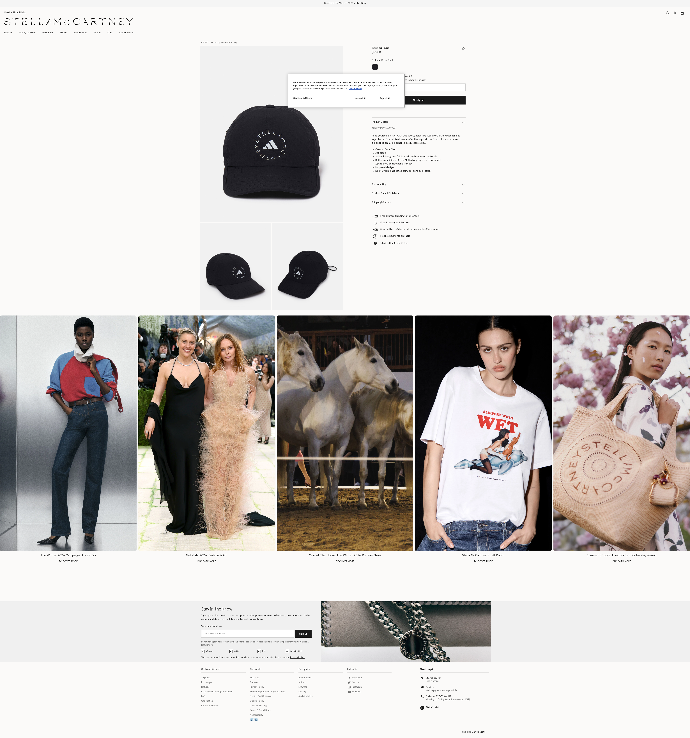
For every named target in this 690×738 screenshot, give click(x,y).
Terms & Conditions (260, 710)
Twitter (356, 682)
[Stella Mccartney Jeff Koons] (483, 433)
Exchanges (206, 682)
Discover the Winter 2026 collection (345, 3)
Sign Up (303, 634)
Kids (264, 651)
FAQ (203, 696)
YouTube (356, 692)
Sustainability (379, 185)
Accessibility (256, 715)
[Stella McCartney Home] (68, 21)
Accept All (360, 98)
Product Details (380, 122)
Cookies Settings (259, 706)
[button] (271, 134)
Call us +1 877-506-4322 (438, 696)
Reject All (385, 98)
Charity (302, 692)
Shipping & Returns (381, 202)
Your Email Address (211, 626)
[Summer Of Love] (621, 433)
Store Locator (433, 678)
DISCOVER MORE (68, 561)
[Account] (674, 13)
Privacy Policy (297, 657)
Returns (205, 687)
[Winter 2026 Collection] (68, 433)
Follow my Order (209, 706)
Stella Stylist (432, 707)
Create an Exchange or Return (217, 692)
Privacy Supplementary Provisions (267, 692)
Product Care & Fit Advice (385, 193)
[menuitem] (10, 33)
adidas (237, 651)
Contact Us (207, 701)
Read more (207, 645)
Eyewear (302, 687)
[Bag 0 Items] (682, 13)
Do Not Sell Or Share (260, 696)
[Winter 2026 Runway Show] (345, 433)
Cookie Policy (257, 701)
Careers (254, 682)
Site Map (254, 678)
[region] (346, 91)
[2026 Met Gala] (206, 433)
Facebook (357, 678)
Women (209, 651)
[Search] (667, 13)
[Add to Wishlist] (463, 48)
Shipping (205, 678)
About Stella (305, 678)
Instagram (357, 687)
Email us (430, 687)
